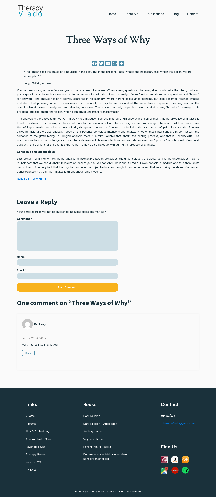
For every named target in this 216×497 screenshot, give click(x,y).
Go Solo (30, 470)
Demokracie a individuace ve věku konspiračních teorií (105, 456)
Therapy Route (35, 454)
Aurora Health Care (38, 439)
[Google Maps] (164, 470)
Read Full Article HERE (31, 178)
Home (111, 14)
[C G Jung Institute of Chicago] (164, 459)
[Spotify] (185, 470)
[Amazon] (175, 459)
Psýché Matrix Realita (97, 446)
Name (22, 257)
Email (21, 270)
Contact (192, 14)
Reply (28, 353)
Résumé (30, 423)
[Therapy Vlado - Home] (28, 13)
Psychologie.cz (35, 446)
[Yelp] (175, 470)
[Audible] (185, 459)
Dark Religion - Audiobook (100, 423)
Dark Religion (91, 416)
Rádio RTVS (33, 462)
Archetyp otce (92, 431)
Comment (24, 218)
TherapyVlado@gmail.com (178, 423)
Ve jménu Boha (93, 439)
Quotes (30, 416)
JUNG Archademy (37, 431)
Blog (175, 14)
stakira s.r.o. (134, 491)
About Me (131, 14)
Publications (155, 14)
